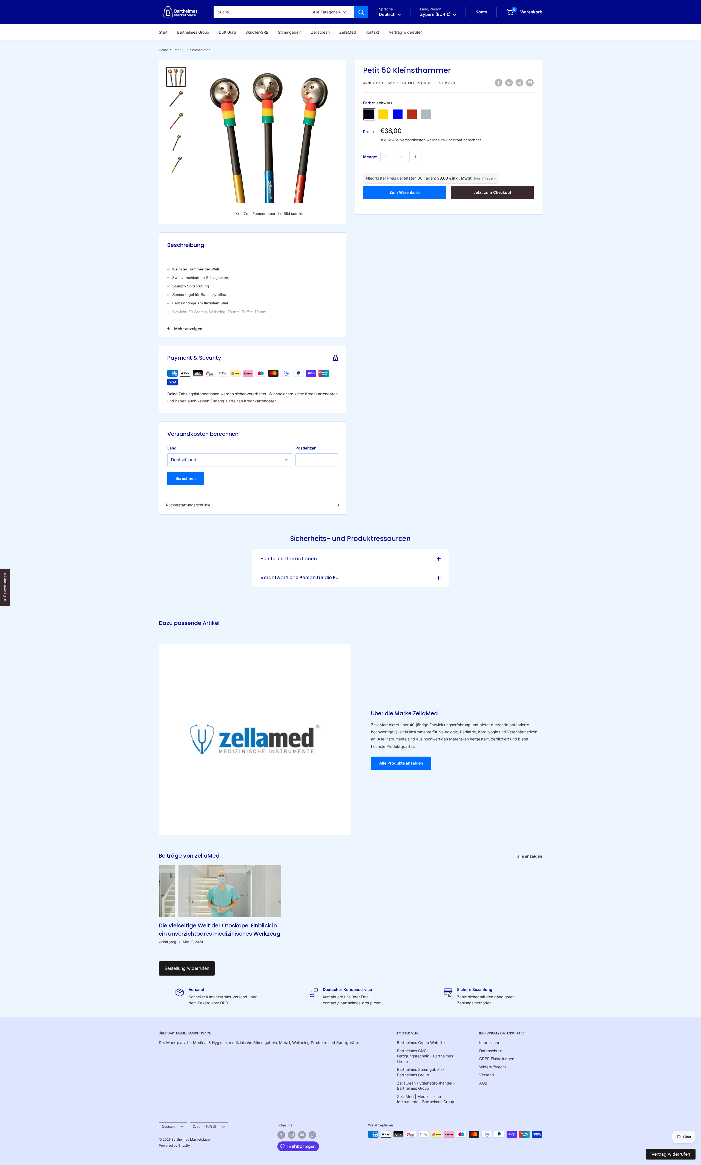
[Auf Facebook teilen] (498, 82)
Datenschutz (490, 1050)
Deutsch (168, 1126)
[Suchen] (361, 12)
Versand (486, 1074)
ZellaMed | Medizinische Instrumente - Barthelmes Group (425, 1099)
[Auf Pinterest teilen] (509, 82)
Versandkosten (413, 140)
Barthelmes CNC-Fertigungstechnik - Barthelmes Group (425, 1056)
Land (172, 448)
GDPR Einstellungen (496, 1058)
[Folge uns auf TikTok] (312, 1135)
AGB (483, 1083)
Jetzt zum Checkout (492, 192)
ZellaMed (347, 32)
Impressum (489, 1042)
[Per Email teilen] (530, 82)
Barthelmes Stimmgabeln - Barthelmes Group (420, 1072)
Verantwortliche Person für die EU (299, 577)
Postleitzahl (306, 448)
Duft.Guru (227, 32)
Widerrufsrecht (492, 1067)
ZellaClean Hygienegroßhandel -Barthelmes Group (426, 1086)
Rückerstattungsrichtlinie (188, 505)
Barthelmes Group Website (421, 1042)
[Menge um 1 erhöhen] (415, 157)
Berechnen (186, 478)
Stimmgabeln (289, 32)
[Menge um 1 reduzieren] (386, 157)
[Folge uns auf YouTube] (302, 1135)
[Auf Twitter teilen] (519, 82)
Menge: (370, 156)
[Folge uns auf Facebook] (281, 1135)
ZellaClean (320, 32)
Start (163, 32)
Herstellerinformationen (288, 558)
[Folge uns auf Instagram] (291, 1135)
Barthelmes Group (193, 32)
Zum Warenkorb (404, 192)
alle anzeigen (530, 856)
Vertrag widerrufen (406, 32)
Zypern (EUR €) (204, 1126)
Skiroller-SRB (256, 32)
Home (163, 50)
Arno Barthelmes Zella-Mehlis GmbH (397, 83)
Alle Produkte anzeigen (401, 763)
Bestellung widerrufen (187, 968)
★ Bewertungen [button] (4, 587)
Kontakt (372, 32)
